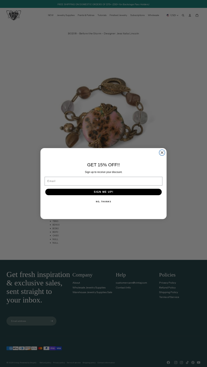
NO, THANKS (103, 202)
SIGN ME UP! (103, 192)
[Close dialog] (162, 153)
